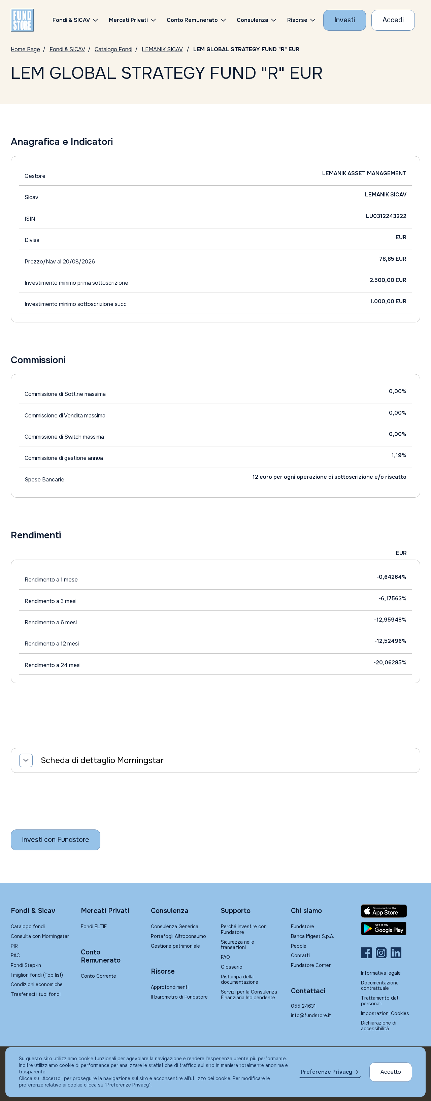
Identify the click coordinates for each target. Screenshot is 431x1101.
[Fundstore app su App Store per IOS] (390, 911)
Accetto (390, 1071)
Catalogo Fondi (113, 49)
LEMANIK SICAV (162, 49)
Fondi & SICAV (67, 49)
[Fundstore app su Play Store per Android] (390, 928)
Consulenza (252, 20)
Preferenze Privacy (326, 1071)
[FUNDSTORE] (22, 20)
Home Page (25, 49)
